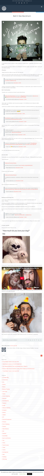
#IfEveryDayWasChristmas (10, 96)
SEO (3, 431)
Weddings (4, 456)
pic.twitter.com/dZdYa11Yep (10, 80)
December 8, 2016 (19, 167)
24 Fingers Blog (5, 377)
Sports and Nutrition (6, 438)
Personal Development (6, 419)
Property (4, 426)
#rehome (14, 144)
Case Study (4, 391)
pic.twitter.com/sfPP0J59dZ (21, 97)
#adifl (17, 144)
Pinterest (4, 421)
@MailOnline (28, 214)
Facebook (4, 403)
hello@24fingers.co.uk (28, 0)
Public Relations (5, 428)
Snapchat (4, 433)
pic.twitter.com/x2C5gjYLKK (30, 144)
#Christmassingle (8, 144)
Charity (3, 393)
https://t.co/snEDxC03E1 (9, 189)
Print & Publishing (5, 424)
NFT (3, 417)
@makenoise (35, 96)
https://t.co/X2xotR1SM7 (16, 132)
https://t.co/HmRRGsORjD (20, 214)
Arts (3, 382)
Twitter (3, 449)
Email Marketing (5, 400)
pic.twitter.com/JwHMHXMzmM (26, 165)
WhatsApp (4, 459)
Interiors (4, 412)
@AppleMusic (23, 96)
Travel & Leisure (5, 445)
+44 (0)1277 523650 (20, 0)
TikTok (3, 442)
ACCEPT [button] (29, 474)
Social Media (4, 435)
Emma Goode (13, 345)
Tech (3, 440)
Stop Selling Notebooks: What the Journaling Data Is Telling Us (14, 366)
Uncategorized (5, 452)
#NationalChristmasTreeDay (10, 163)
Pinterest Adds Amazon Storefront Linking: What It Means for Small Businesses (18, 368)
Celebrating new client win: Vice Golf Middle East (12, 364)
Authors (4, 384)
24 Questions (5, 379)
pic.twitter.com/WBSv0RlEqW (32, 189)
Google (3, 405)
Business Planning (6, 389)
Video (3, 454)
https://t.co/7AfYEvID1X (10, 97)
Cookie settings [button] (22, 474)
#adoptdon (20, 144)
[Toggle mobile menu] (41, 6)
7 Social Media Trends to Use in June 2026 (10, 371)
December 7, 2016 (22, 99)
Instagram (4, 410)
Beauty (3, 386)
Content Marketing (6, 396)
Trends (3, 447)
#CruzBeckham (8, 118)
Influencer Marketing (6, 407)
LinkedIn (4, 414)
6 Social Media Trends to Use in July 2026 (10, 361)
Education (4, 398)
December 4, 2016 (17, 82)
